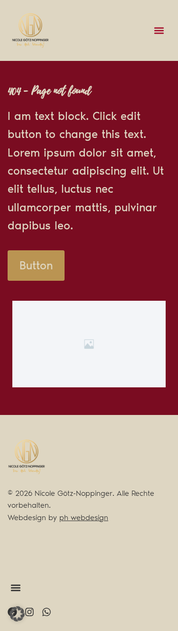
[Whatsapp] (46, 612)
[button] (159, 31)
